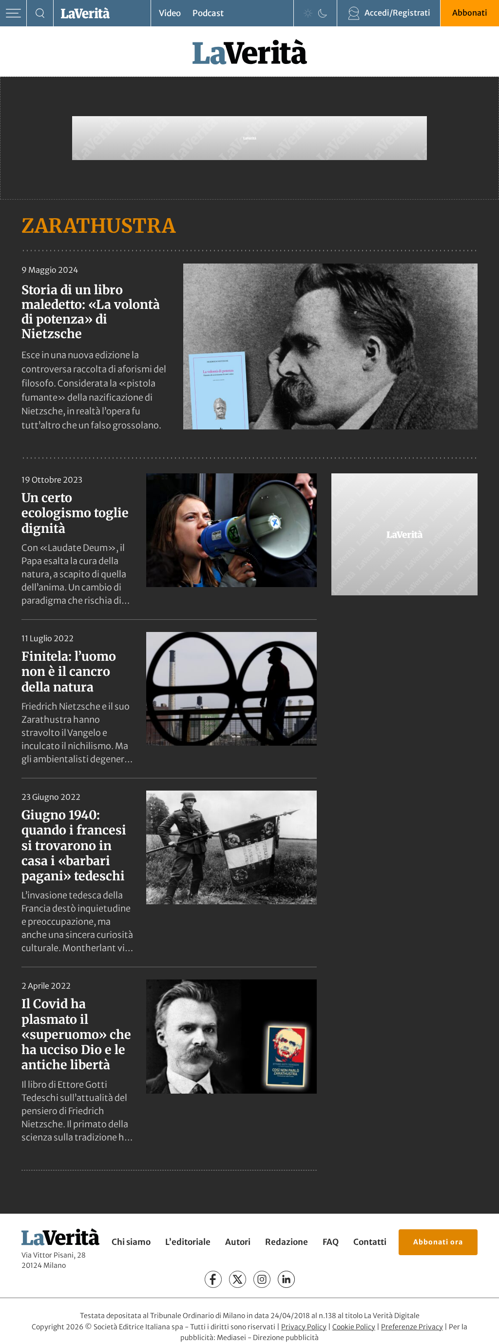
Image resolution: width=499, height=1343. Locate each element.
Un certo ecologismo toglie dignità (75, 513)
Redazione (286, 1242)
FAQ (331, 1242)
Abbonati (469, 13)
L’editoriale (188, 1242)
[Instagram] (261, 1279)
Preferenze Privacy (412, 1327)
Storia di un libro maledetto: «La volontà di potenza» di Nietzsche (90, 312)
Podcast (208, 13)
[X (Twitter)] (237, 1279)
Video (170, 13)
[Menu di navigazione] (13, 13)
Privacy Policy (303, 1327)
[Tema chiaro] (308, 13)
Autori (237, 1242)
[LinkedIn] (286, 1279)
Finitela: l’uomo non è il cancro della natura (68, 672)
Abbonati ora (438, 1242)
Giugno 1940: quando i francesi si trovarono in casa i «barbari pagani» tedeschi (73, 845)
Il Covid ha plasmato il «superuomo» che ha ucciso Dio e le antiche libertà (76, 1034)
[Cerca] (40, 13)
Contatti (369, 1242)
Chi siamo (131, 1242)
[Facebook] (213, 1279)
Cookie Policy (353, 1327)
